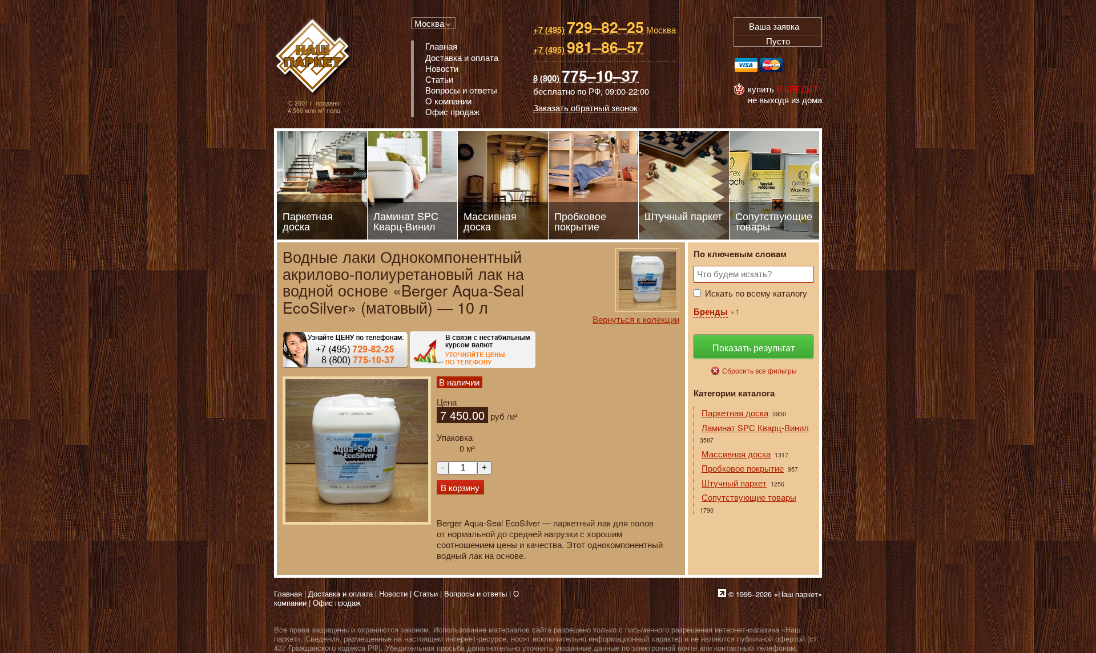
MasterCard (771, 65)
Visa (746, 65)
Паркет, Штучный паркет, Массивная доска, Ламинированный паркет (313, 57)
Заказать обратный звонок (585, 107)
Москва (429, 23)
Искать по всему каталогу (756, 292)
